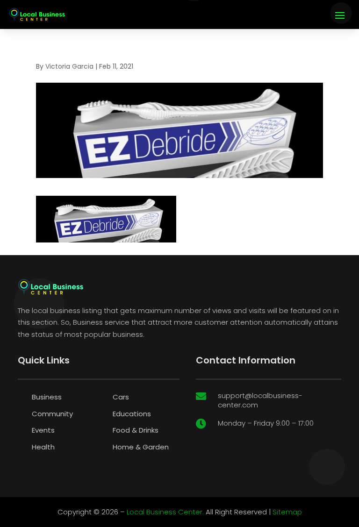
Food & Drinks (135, 430)
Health (43, 447)
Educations (132, 414)
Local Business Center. (165, 512)
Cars (121, 397)
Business (47, 397)
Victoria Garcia (69, 66)
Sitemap (287, 512)
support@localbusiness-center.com (260, 400)
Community (52, 414)
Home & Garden (141, 447)
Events (43, 430)
